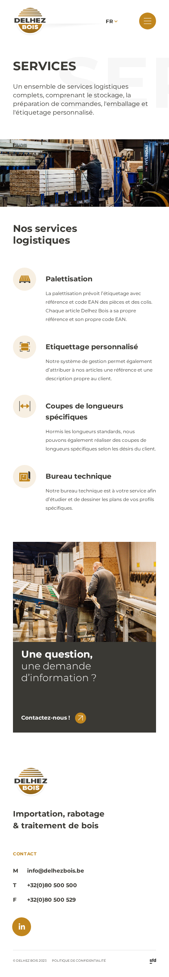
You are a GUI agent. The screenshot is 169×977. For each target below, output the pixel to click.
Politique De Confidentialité (79, 960)
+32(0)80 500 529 (51, 900)
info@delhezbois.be (55, 871)
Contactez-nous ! (45, 717)
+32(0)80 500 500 (52, 885)
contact (25, 854)
